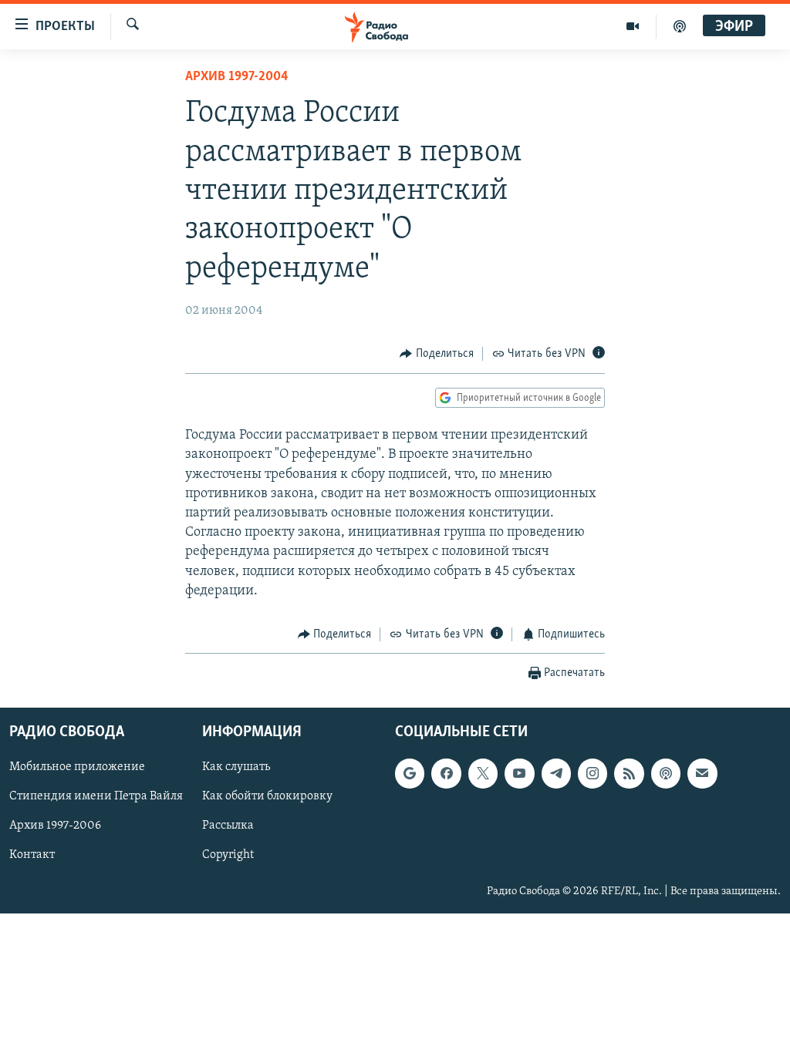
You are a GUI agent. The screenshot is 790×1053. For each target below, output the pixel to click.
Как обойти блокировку (267, 797)
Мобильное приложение (77, 768)
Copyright (228, 855)
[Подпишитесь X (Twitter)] (483, 774)
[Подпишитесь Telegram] (556, 774)
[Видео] (633, 26)
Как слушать (236, 768)
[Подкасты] (665, 774)
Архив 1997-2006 (55, 826)
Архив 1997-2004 (237, 77)
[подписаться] (702, 774)
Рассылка (228, 826)
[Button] (437, 354)
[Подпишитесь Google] (409, 774)
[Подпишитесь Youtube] (519, 774)
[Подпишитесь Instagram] (592, 774)
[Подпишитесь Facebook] (446, 774)
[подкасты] (680, 26)
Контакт (32, 855)
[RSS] (628, 774)
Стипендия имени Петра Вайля (96, 797)
